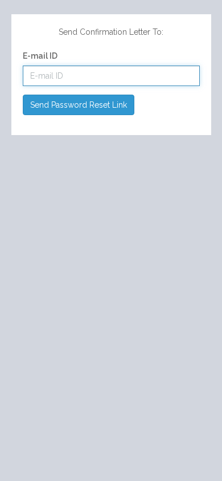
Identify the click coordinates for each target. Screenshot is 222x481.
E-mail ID (40, 55)
